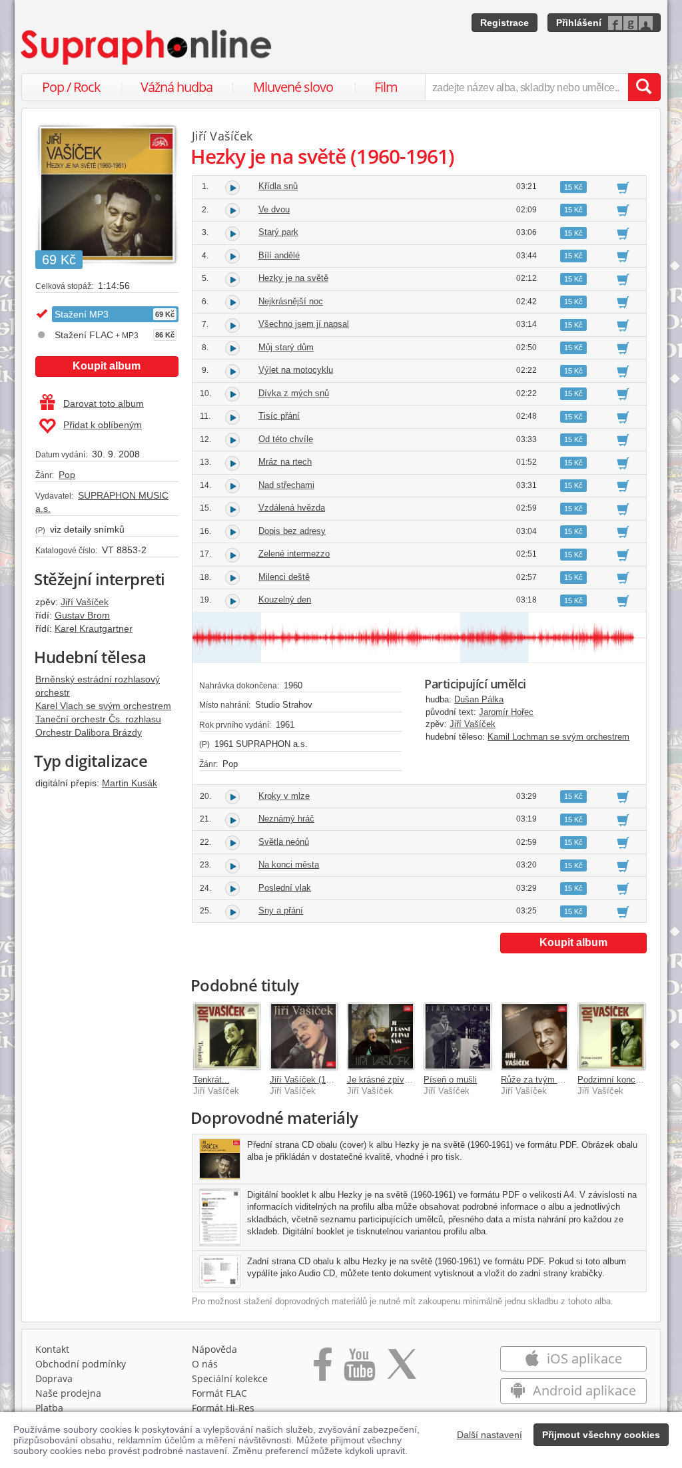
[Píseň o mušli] (457, 1036)
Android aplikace (582, 1390)
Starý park (278, 232)
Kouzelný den (284, 600)
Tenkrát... (211, 1080)
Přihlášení (578, 22)
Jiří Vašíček (85, 602)
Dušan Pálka (479, 699)
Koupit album (107, 365)
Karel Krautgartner (94, 628)
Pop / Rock (71, 87)
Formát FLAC (219, 1393)
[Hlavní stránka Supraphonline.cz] (147, 47)
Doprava (54, 1378)
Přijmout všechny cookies (601, 1434)
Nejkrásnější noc (290, 301)
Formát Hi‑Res (223, 1407)
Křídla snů (278, 186)
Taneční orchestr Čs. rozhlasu (98, 719)
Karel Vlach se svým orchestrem (103, 705)
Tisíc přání (279, 416)
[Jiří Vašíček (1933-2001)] (303, 1036)
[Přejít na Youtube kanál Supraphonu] (359, 1368)
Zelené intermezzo (294, 554)
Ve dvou (274, 209)
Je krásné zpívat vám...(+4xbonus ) (416, 1080)
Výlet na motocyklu (295, 370)
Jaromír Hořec (506, 712)
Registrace (504, 22)
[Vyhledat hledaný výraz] (644, 87)
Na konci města (288, 864)
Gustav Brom (82, 615)
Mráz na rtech (285, 462)
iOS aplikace (582, 1358)
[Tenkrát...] (227, 1036)
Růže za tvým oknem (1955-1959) (566, 1080)
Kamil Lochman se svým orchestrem (558, 737)
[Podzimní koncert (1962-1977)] (611, 1036)
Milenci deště (284, 577)
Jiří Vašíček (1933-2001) (317, 1080)
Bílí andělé (279, 255)
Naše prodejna (68, 1393)
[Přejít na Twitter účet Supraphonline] (401, 1368)
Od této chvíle (285, 439)
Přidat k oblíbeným (102, 424)
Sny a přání (280, 910)
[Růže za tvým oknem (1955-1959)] (535, 1036)
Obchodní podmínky (80, 1363)
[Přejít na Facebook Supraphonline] (322, 1368)
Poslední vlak (284, 888)
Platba (49, 1407)
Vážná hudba (176, 87)
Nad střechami (286, 485)
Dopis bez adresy (292, 531)
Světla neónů (283, 842)
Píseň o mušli (450, 1080)
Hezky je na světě (293, 278)
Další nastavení (489, 1434)
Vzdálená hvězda (291, 508)
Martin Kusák (129, 783)
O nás (205, 1363)
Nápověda (214, 1349)
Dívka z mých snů (293, 393)
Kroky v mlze (284, 796)
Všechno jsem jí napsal (303, 324)
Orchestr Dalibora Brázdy (88, 732)
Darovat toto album (103, 403)
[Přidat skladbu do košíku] (623, 187)
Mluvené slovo (293, 87)
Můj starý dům (286, 347)
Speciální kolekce (230, 1378)
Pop (67, 474)
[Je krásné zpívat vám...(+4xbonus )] (381, 1036)
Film (386, 87)
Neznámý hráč (286, 819)
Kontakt (52, 1349)
